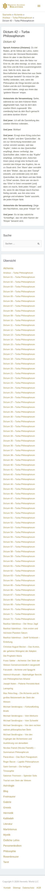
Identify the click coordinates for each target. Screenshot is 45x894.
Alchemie (8, 268)
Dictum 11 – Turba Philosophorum (19, 325)
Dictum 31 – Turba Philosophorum (19, 421)
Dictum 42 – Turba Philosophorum (19, 474)
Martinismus (10, 829)
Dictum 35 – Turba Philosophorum (19, 441)
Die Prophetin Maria (12, 656)
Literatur (7, 824)
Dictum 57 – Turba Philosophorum (19, 547)
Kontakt (7, 888)
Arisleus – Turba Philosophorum (18, 273)
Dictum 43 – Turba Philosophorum (19, 479)
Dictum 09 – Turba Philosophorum (19, 315)
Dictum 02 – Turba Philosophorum (19, 282)
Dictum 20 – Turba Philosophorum (19, 368)
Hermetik (8, 813)
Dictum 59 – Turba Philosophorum (19, 556)
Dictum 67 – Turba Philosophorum (19, 595)
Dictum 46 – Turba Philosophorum (19, 494)
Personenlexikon (12, 845)
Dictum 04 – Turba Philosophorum (19, 291)
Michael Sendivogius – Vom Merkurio (20, 716)
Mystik (6, 834)
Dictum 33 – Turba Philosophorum (19, 431)
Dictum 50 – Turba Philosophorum (19, 513)
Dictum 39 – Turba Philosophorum (19, 460)
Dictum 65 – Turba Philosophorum (19, 585)
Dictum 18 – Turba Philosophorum (19, 359)
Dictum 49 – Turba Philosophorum (19, 508)
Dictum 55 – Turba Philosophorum (19, 537)
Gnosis (7, 807)
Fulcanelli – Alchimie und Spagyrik (19, 670)
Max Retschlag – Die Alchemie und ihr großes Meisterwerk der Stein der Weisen (21, 697)
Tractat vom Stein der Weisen (17, 780)
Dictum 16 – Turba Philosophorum (19, 349)
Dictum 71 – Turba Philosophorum (19, 614)
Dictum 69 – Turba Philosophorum (19, 604)
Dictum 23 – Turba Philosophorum (19, 383)
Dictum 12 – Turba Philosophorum (19, 330)
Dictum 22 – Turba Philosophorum (19, 378)
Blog (5, 791)
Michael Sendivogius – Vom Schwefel (20, 720)
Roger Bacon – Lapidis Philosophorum (21, 762)
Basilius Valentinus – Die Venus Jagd (20, 624)
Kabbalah (8, 818)
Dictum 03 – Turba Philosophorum (19, 286)
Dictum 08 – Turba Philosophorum (19, 311)
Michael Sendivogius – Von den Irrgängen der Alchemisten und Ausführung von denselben (17, 738)
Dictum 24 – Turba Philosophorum (19, 388)
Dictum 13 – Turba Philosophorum (19, 335)
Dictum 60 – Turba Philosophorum (19, 561)
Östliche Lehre (11, 840)
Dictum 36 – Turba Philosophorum (19, 445)
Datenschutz (28, 888)
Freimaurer (9, 796)
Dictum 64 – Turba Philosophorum (19, 580)
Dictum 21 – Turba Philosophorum (19, 373)
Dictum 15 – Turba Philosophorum (19, 344)
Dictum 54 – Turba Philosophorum (19, 532)
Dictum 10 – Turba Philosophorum (19, 320)
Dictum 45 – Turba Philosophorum (19, 489)
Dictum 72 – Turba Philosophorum (19, 619)
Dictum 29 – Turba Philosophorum (19, 412)
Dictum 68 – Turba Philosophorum (19, 600)
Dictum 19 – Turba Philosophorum (19, 364)
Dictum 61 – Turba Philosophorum (19, 566)
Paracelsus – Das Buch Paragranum (20, 757)
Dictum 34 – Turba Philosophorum (19, 436)
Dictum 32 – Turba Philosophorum (19, 426)
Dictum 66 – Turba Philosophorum (19, 590)
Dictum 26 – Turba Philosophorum (19, 397)
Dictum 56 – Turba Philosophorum (19, 542)
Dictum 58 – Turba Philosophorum (19, 551)
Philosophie (9, 851)
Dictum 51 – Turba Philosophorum (19, 518)
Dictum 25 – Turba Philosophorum (19, 392)
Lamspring (8, 688)
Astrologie (8, 785)
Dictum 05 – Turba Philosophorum (19, 296)
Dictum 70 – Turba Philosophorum (19, 609)
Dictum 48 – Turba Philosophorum (19, 503)
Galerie (7, 802)
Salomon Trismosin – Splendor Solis (20, 776)
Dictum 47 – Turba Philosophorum (19, 498)
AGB (38, 888)
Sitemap (16, 888)
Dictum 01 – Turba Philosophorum (19, 277)
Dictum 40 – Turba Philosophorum (19, 465)
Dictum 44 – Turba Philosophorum (19, 484)
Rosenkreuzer (11, 856)
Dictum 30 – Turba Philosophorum (19, 417)
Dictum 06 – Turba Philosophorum (19, 301)
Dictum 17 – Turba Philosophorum (19, 354)
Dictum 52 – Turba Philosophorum (19, 523)
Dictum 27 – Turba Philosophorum (19, 402)
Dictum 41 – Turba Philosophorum (19, 470)
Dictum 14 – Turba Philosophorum (19, 339)
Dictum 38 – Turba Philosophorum (19, 455)
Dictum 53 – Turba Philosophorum (19, 527)
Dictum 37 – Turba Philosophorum (19, 450)
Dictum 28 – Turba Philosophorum (19, 407)
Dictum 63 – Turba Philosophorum (19, 575)
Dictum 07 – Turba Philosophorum (19, 306)
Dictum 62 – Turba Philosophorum (19, 571)
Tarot (6, 862)
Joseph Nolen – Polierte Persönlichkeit (21, 684)
